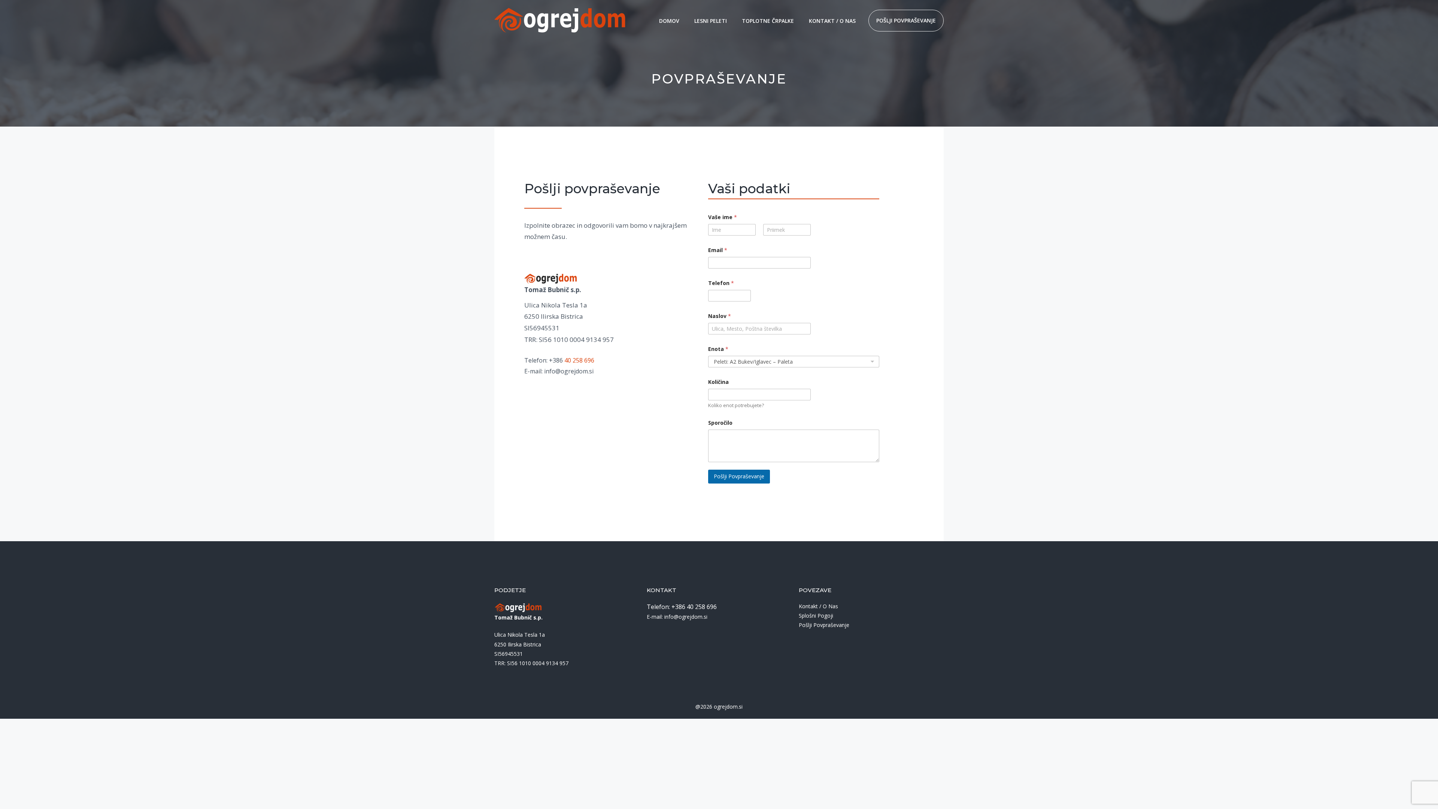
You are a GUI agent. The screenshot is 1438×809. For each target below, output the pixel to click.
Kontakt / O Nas (832, 20)
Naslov (719, 316)
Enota (718, 349)
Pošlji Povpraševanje (739, 476)
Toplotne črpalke (768, 20)
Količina (718, 382)
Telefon (721, 283)
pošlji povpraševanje (906, 20)
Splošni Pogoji (816, 615)
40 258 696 (579, 360)
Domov (669, 20)
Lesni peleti (710, 20)
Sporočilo (720, 422)
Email (717, 250)
